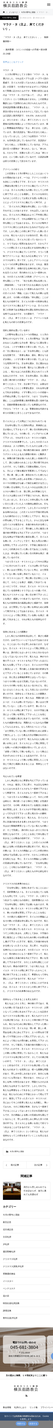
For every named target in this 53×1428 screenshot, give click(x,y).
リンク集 (33, 1407)
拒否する (33, 1423)
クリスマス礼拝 (10, 1259)
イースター (8, 1281)
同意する (21, 1423)
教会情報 (7, 1407)
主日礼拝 (7, 1237)
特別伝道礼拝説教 (11, 1303)
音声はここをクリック (13, 62)
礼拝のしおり (20, 1407)
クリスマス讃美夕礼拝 (13, 1266)
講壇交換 (7, 1310)
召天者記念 (8, 1229)
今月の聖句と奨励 (9, 18)
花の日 (6, 1296)
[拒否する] (49, 1420)
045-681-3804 (24, 1347)
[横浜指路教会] (16, 4)
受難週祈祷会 (9, 1274)
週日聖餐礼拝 (9, 1251)
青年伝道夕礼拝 (10, 1318)
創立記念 (7, 1222)
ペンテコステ (9, 1288)
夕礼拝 (6, 1244)
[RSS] (26, 1395)
